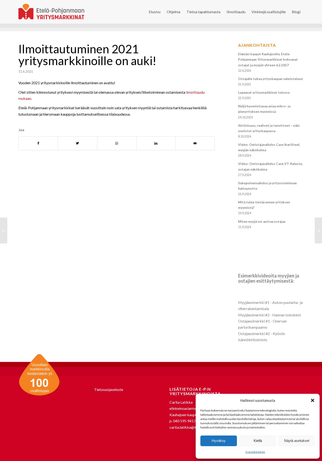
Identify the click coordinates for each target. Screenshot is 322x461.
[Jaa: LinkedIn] (155, 143)
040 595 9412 (184, 421)
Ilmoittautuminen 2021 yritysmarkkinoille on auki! (87, 55)
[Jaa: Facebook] (38, 143)
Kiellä (258, 441)
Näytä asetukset (296, 441)
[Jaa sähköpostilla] (195, 143)
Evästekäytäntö (255, 452)
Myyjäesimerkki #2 (253, 315)
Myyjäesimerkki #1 (253, 302)
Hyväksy (219, 441)
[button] (312, 400)
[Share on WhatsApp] (116, 143)
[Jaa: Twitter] (77, 143)
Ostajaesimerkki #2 (254, 333)
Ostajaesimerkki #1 (254, 321)
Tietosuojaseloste (108, 389)
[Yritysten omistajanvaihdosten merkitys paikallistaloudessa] (3, 230)
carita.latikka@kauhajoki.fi (191, 427)
